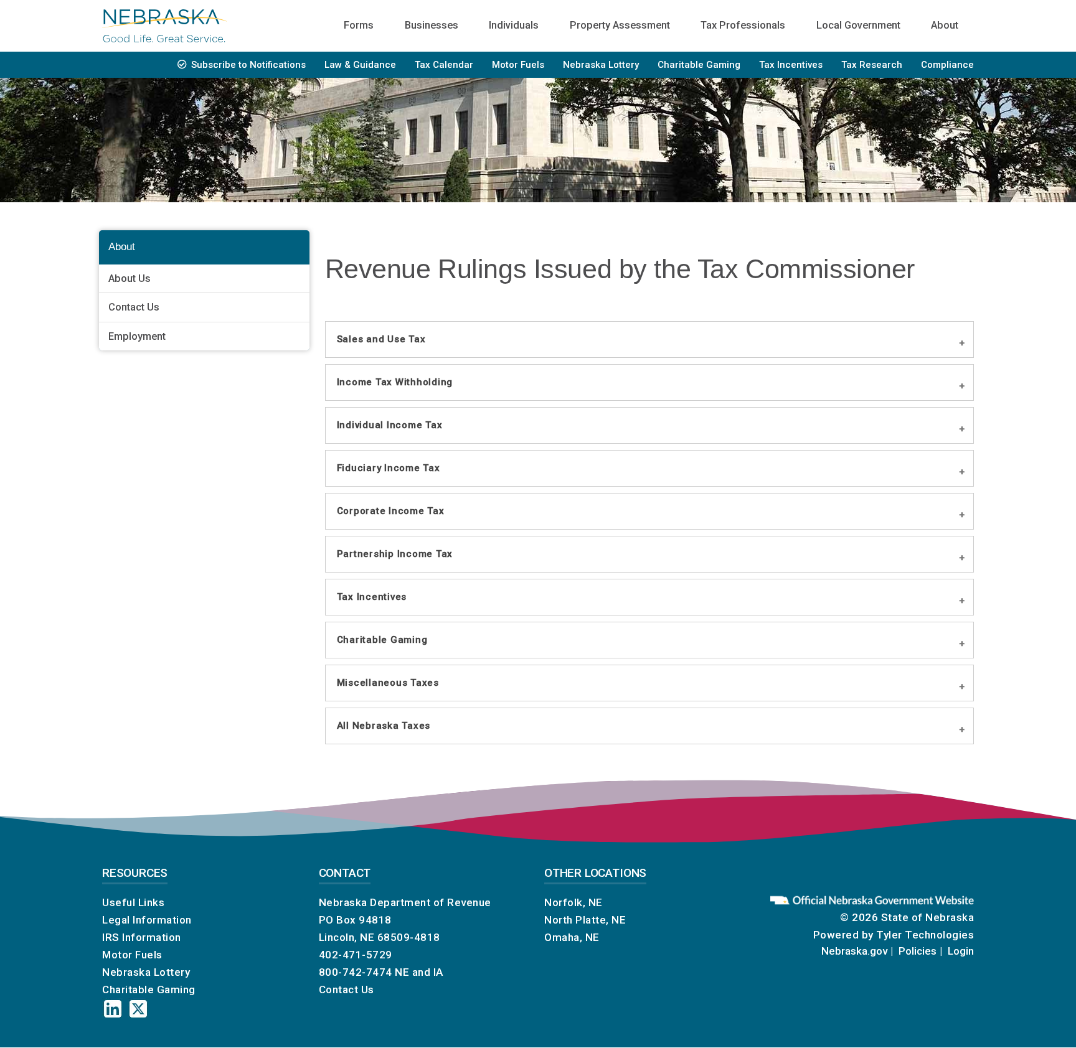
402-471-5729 (355, 954)
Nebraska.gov (854, 951)
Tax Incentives (791, 64)
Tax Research (871, 64)
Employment (137, 336)
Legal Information (147, 920)
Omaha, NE (572, 937)
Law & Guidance (360, 64)
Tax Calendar (444, 64)
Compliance (947, 64)
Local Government (858, 25)
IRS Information (141, 937)
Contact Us (133, 307)
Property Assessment (620, 25)
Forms (359, 25)
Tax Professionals (743, 25)
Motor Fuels (518, 64)
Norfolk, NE (573, 902)
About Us (129, 278)
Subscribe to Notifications (248, 64)
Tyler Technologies (925, 935)
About (944, 25)
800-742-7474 (355, 972)
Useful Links (133, 902)
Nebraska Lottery (601, 64)
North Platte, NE (585, 920)
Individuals (514, 25)
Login (961, 951)
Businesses (431, 25)
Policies (918, 951)
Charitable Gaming (699, 64)
